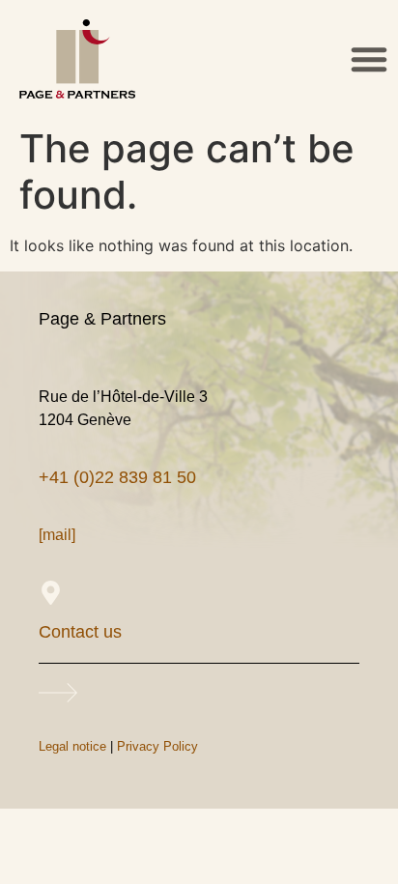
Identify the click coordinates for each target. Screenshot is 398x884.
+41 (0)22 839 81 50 (117, 477)
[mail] (57, 535)
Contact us (80, 632)
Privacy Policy (157, 746)
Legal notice (72, 746)
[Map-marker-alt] (51, 593)
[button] (369, 59)
